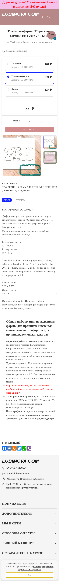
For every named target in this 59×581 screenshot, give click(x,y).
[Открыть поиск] (41, 17)
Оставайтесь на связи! (23, 553)
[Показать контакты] (48, 17)
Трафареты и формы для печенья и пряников (29, 187)
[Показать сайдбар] (55, 17)
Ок (29, 574)
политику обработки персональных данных (36, 568)
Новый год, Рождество (17, 190)
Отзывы (20, 200)
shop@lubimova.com (18, 473)
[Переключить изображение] (50, 142)
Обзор (6, 200)
